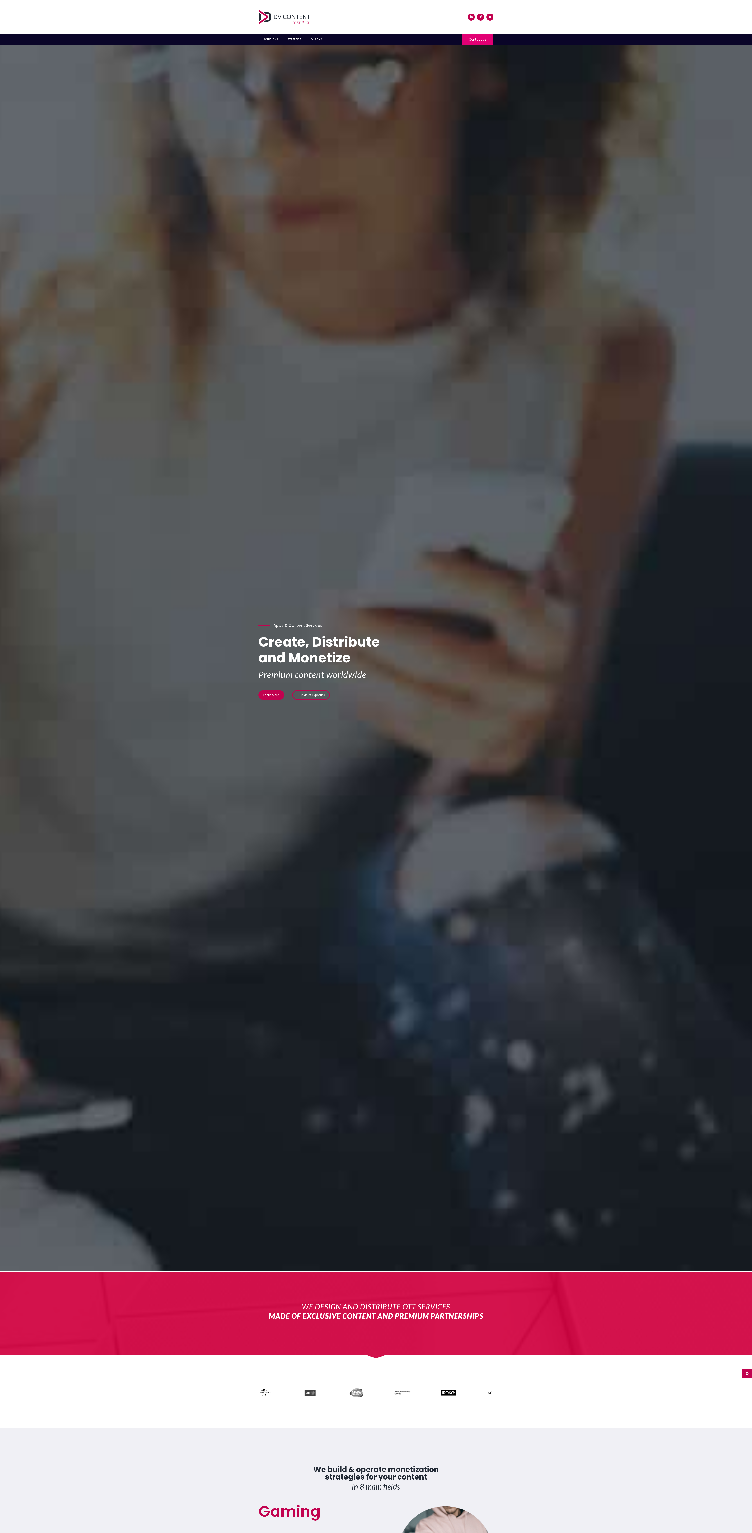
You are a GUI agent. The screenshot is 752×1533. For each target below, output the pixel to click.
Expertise (294, 39)
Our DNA (316, 39)
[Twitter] (490, 17)
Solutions (270, 39)
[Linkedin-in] (471, 17)
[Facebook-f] (480, 17)
